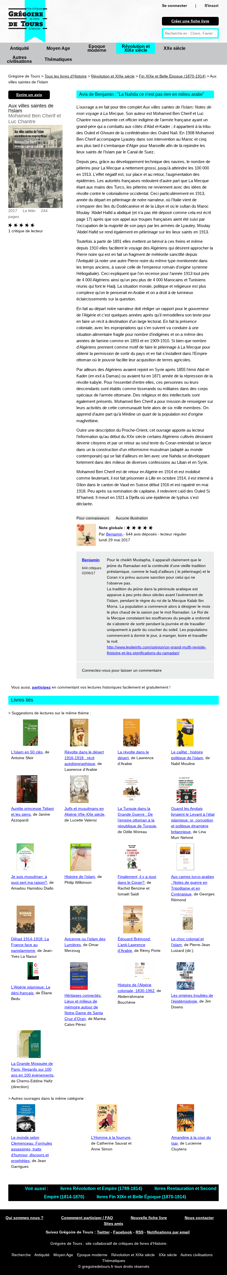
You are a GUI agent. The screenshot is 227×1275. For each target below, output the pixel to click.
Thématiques (58, 59)
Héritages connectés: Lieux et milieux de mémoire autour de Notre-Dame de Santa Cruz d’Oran (84, 1007)
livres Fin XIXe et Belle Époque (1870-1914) (141, 1196)
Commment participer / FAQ (87, 1217)
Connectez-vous (96, 670)
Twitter (103, 1232)
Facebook (122, 1232)
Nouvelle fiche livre (149, 1217)
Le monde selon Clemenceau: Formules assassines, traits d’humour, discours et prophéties (31, 1149)
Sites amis (113, 1223)
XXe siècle (174, 48)
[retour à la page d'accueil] (27, 21)
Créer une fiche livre (190, 21)
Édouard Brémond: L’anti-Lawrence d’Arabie (134, 945)
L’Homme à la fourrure (110, 1137)
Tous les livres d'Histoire (66, 76)
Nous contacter (199, 1217)
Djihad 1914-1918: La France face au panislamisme (30, 945)
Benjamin (91, 560)
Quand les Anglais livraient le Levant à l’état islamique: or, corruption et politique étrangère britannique (193, 820)
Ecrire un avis (29, 94)
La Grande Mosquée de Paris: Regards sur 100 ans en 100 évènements (32, 1069)
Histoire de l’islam (80, 876)
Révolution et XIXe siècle (136, 48)
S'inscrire (213, 5)
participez (41, 687)
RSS (139, 1232)
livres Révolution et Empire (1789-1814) (101, 1188)
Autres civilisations (19, 59)
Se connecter (174, 5)
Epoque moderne (96, 48)
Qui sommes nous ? (24, 1217)
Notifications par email (168, 1232)
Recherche (21, 1255)
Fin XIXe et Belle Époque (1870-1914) (172, 76)
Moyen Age (58, 48)
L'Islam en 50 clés (27, 752)
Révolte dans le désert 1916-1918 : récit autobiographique (84, 758)
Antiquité (19, 48)
